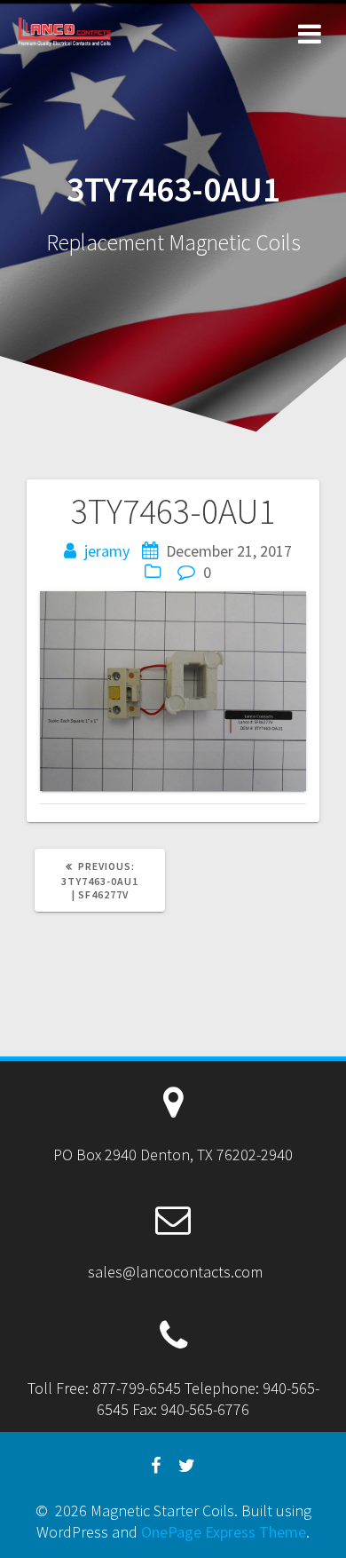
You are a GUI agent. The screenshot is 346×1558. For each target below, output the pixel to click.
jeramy (107, 551)
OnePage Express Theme (223, 1532)
